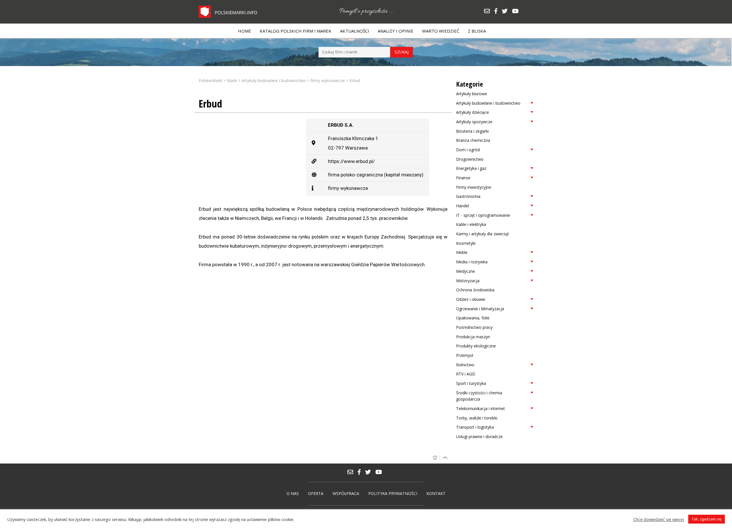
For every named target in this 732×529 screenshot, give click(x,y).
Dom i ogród (468, 149)
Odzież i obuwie (470, 299)
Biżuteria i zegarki (472, 131)
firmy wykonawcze (348, 188)
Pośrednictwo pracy (474, 327)
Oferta (315, 493)
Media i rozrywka (472, 261)
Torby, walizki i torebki (476, 418)
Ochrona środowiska (475, 290)
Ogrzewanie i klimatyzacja (480, 308)
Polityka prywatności (392, 493)
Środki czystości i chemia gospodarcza (479, 396)
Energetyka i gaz (471, 168)
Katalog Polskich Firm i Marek (295, 31)
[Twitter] (507, 11)
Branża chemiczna (473, 140)
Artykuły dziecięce (472, 112)
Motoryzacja (468, 280)
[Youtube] (517, 11)
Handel (462, 205)
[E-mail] (489, 11)
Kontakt (435, 493)
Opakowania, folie (473, 318)
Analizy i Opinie (395, 31)
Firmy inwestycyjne (473, 187)
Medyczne (465, 271)
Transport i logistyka (475, 427)
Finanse (463, 177)
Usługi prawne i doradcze (479, 436)
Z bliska (477, 31)
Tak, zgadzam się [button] (706, 519)
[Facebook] (497, 11)
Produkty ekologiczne (476, 346)
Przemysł (464, 355)
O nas (293, 493)
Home (244, 31)
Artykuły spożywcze (474, 121)
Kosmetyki (466, 243)
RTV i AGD (465, 374)
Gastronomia (468, 196)
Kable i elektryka (471, 224)
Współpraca (346, 493)
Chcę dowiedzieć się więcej (658, 519)
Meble (462, 252)
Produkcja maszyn (473, 336)
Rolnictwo (465, 364)
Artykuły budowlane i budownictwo (488, 103)
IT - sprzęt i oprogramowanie (483, 215)
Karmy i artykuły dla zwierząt (482, 233)
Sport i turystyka (471, 383)
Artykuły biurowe (471, 93)
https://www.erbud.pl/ (351, 161)
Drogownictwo (470, 159)
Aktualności (354, 31)
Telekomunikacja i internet (480, 408)
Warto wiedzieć (440, 31)
